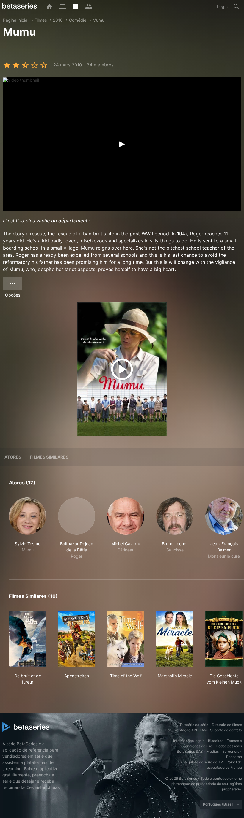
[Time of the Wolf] (125, 639)
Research (234, 756)
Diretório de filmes (227, 724)
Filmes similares (49, 456)
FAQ (203, 730)
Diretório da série (194, 724)
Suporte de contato (226, 730)
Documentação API (181, 730)
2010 (58, 20)
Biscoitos (215, 740)
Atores (12, 456)
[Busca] (236, 6)
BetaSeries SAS (190, 751)
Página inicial (15, 20)
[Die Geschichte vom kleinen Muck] (224, 639)
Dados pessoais (229, 746)
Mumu (98, 20)
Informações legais (188, 740)
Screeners (230, 751)
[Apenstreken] (76, 639)
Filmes (41, 20)
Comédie (77, 20)
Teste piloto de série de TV (201, 762)
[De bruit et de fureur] (27, 639)
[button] (27, 531)
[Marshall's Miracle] (174, 639)
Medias (213, 751)
